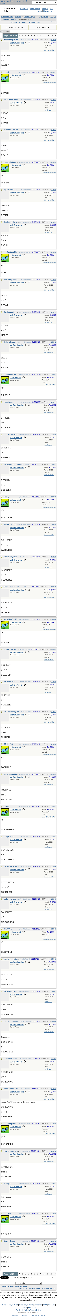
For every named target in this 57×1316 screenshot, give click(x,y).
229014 (53, 1123)
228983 (53, 587)
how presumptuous (12, 959)
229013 (53, 1089)
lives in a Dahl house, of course (17, 130)
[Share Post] (47, 40)
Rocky (6, 497)
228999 (53, 929)
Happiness (8, 402)
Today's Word (12, 1305)
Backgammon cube (12, 464)
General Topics (29, 17)
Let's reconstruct (10, 435)
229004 (53, 1021)
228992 (53, 836)
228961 (53, 312)
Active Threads (34, 22)
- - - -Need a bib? (10, 374)
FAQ (45, 1305)
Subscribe (38, 1305)
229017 (53, 1183)
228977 (53, 464)
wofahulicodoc (25, 72)
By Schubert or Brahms (13, 312)
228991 (53, 806)
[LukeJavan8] (5, 81)
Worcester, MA (49, 50)
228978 (53, 497)
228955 (53, 162)
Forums (18, 17)
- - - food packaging (12, 1124)
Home (3, 1305)
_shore (6, 806)
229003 (53, 991)
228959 (53, 280)
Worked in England (12, 524)
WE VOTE (8, 929)
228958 (53, 252)
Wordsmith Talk (7, 17)
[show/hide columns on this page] (55, 22)
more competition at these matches (18, 774)
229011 (53, 1059)
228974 (53, 434)
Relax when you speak (13, 100)
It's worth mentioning (12, 682)
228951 (53, 72)
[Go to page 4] (19, 36)
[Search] (52, 22)
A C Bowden (26, 130)
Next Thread (41, 27)
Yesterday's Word (26, 1305)
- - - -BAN (7, 1214)
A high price (9, 837)
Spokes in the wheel (12, 222)
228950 (53, 40)
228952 (53, 100)
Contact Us (48, 11)
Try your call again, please (14, 190)
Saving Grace (9, 1241)
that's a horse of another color (16, 342)
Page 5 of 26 (9, 36)
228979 (53, 524)
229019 (53, 1241)
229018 (53, 1213)
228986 (53, 681)
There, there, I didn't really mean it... (19, 1089)
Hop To (16, 1277)
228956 (53, 190)
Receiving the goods (12, 991)
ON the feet (8, 744)
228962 (53, 342)
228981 (53, 557)
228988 (53, 744)
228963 (53, 374)
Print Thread (5, 31)
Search (45, 9)
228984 (53, 619)
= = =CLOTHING (10, 619)
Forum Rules (7, 1286)
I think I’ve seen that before (15, 1021)
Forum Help (34, 1289)
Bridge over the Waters (13, 587)
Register (44, 17)
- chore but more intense (14, 162)
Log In (53, 17)
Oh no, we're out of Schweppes (16, 867)
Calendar (22, 22)
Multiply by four (10, 557)
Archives (51, 1305)
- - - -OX (7, 72)
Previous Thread (15, 27)
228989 (53, 774)
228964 (53, 402)
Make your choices (11, 899)
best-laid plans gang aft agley (16, 280)
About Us (24, 9)
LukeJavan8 (26, 40)
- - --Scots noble (10, 252)
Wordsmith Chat (35, 1310)
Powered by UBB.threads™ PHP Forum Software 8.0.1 (28, 1315)
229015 (53, 1151)
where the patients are (13, 40)
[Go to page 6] (55, 36)
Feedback (32, 1308)
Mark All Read (21, 1286)
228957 (53, 222)
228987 (53, 712)
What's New (35, 9)
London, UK (48, 110)
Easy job (7, 1183)
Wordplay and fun (9, 19)
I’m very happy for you (13, 712)
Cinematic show (10, 1059)
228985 (53, 649)
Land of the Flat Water (49, 82)
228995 (53, 866)
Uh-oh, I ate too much (13, 649)
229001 (53, 959)
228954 (53, 130)
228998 (53, 899)
